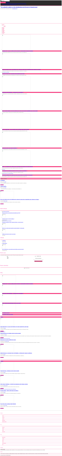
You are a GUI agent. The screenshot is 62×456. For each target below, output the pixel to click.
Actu (2, 25)
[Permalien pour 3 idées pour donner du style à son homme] (3, 232)
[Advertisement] (31, 16)
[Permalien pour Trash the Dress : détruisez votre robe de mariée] (7, 369)
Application (3, 431)
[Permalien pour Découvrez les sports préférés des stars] (5, 338)
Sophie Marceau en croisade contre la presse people (10, 333)
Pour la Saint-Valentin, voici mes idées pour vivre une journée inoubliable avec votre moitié (20, 110)
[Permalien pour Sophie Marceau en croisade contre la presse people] (2, 331)
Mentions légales (4, 421)
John (2, 444)
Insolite (3, 31)
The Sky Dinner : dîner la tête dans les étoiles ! (9, 390)
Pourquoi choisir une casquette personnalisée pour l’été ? (9, 4)
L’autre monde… (8, 2)
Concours (3, 32)
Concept (3, 417)
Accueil (3, 24)
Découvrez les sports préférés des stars (8, 339)
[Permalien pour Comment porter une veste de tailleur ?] (3, 217)
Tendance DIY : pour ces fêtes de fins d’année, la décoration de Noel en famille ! (16, 3)
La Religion (2, 180)
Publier (3, 428)
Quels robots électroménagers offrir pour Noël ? (11, 303)
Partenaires (3, 420)
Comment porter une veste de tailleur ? (9, 148)
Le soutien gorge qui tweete (7, 314)
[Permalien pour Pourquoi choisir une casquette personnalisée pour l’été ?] (5, 211)
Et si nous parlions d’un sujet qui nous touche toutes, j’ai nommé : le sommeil (17, 175)
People (3, 28)
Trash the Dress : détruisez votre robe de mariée (9, 370)
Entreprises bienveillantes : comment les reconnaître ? (12, 92)
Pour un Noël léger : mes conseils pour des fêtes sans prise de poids (15, 129)
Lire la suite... (2, 184)
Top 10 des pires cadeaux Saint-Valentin (8, 403)
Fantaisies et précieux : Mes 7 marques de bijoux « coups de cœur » (12, 222)
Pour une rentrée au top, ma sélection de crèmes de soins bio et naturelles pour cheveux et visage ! (21, 69)
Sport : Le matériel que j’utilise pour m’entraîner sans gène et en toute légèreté (17, 166)
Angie (3, 441)
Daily (4, 26)
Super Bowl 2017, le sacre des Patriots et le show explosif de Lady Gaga (14, 326)
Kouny (3, 440)
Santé (3, 29)
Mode (3, 27)
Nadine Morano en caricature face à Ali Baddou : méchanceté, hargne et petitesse (16, 353)
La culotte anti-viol (5, 312)
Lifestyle (3, 30)
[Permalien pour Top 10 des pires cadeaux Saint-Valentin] (7, 402)
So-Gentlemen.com (14, 8)
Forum (3, 430)
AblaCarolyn (3, 437)
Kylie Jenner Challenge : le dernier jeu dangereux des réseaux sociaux (14, 384)
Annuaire (3, 427)
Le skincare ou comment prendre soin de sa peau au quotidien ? (14, 170)
